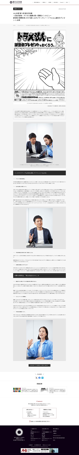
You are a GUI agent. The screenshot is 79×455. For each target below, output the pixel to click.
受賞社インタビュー (17, 8)
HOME (14, 25)
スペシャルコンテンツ (20, 25)
